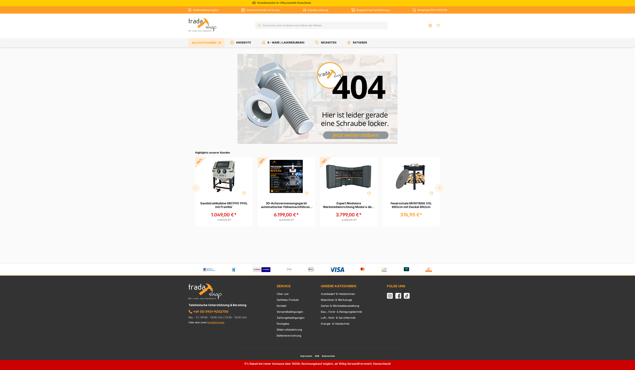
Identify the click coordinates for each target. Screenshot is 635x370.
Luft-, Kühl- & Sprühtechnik (338, 317)
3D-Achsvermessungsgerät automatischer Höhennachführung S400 (286, 205)
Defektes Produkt (288, 299)
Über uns (283, 294)
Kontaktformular (215, 322)
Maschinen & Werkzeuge (336, 299)
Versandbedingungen (290, 311)
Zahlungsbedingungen (290, 317)
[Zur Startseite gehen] (202, 24)
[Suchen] (259, 25)
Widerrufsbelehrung (289, 329)
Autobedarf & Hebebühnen (338, 294)
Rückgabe (283, 323)
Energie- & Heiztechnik (335, 323)
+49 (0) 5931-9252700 (210, 312)
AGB (317, 356)
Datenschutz (328, 356)
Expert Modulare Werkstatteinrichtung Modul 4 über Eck (349, 205)
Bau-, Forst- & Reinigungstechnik (341, 311)
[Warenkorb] (444, 24)
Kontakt (281, 305)
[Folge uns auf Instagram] (390, 296)
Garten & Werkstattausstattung (340, 305)
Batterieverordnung (289, 335)
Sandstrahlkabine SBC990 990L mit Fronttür (224, 205)
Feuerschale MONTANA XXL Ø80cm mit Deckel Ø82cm (411, 205)
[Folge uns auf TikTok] (407, 296)
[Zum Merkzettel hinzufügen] (244, 193)
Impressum (306, 356)
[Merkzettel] (438, 25)
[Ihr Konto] (430, 25)
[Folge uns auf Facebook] (398, 296)
